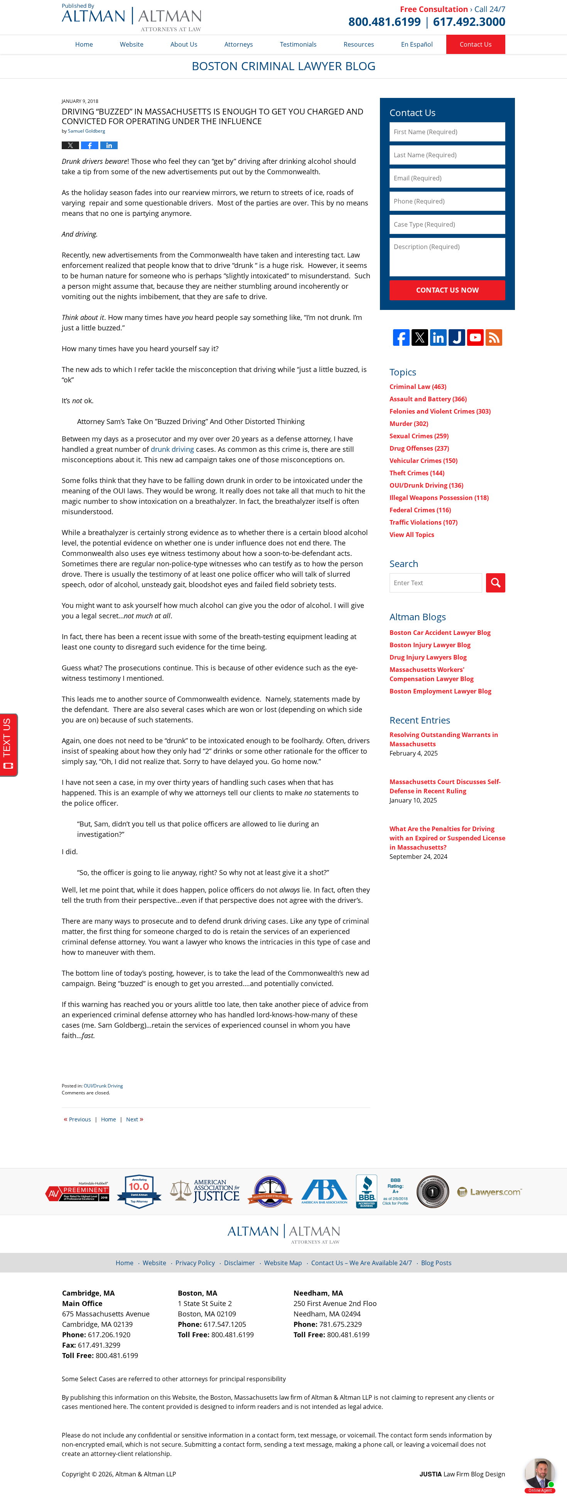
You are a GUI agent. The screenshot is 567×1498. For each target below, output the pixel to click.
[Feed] (494, 337)
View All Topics (412, 534)
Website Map (283, 1263)
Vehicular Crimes (423, 460)
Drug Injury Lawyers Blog (428, 657)
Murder (409, 423)
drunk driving (172, 449)
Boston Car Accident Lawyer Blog (440, 632)
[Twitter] (420, 337)
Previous (77, 1119)
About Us (183, 44)
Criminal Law (418, 386)
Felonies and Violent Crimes (440, 411)
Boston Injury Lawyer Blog (430, 645)
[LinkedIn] (438, 337)
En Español (417, 44)
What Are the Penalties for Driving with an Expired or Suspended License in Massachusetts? (447, 838)
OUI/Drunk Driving (103, 1085)
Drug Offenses (419, 448)
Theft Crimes (417, 473)
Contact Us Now (447, 290)
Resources (359, 44)
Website (131, 44)
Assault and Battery (428, 399)
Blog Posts (436, 1263)
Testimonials (298, 44)
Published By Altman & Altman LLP (427, 17)
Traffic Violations (423, 522)
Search (495, 582)
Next (134, 1119)
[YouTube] (475, 337)
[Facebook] (401, 337)
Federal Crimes (420, 510)
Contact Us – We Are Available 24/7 (361, 1263)
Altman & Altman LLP (145, 1474)
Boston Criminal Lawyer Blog (131, 17)
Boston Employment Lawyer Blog (440, 691)
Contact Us (476, 44)
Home (84, 44)
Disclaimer (239, 1263)
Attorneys (238, 44)
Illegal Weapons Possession (439, 497)
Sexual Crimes (419, 436)
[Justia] (457, 337)
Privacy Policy (195, 1263)
